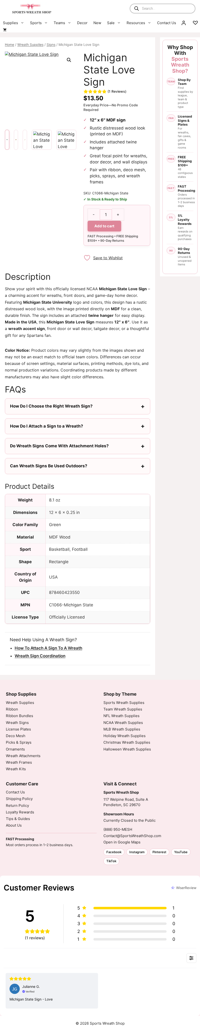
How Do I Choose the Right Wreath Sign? (51, 406)
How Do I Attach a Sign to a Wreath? (46, 426)
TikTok (111, 861)
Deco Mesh (15, 735)
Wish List (195, 23)
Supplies (10, 22)
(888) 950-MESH (117, 829)
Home (9, 44)
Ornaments (15, 749)
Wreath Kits (16, 769)
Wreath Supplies (30, 44)
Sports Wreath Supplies (123, 702)
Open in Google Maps (121, 842)
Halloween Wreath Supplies (127, 749)
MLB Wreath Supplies (121, 729)
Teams (59, 22)
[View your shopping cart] (5, 30)
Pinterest (159, 852)
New (97, 22)
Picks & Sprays (18, 742)
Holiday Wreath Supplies (124, 735)
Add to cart (104, 226)
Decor (82, 22)
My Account (183, 23)
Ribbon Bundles (19, 715)
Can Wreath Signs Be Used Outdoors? (48, 465)
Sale (111, 22)
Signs (51, 44)
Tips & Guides (18, 818)
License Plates (18, 729)
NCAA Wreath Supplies (123, 722)
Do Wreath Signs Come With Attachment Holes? (59, 445)
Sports (36, 22)
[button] (69, 60)
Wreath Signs (17, 722)
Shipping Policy (19, 798)
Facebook (113, 852)
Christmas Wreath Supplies (126, 742)
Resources (136, 22)
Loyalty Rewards (20, 812)
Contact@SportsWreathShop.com (132, 835)
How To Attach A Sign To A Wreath (48, 648)
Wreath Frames (19, 762)
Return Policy (17, 805)
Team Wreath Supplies (122, 709)
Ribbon (12, 709)
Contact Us (166, 22)
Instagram (137, 852)
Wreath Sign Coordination (40, 655)
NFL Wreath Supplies (121, 715)
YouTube (181, 852)
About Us (14, 825)
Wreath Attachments (23, 755)
